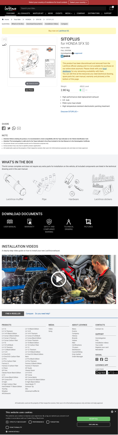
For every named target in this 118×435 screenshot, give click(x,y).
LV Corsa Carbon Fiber (10, 340)
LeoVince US (64, 31)
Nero (27, 356)
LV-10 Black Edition (32, 343)
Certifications (77, 345)
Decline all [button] (93, 424)
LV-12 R (4, 352)
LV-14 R (28, 331)
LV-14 (4, 329)
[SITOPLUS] (4, 39)
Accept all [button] (93, 419)
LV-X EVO (28, 373)
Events (74, 331)
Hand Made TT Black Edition (12, 386)
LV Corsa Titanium (31, 340)
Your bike (17, 19)
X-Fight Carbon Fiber (9, 384)
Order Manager (77, 356)
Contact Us (99, 329)
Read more (40, 418)
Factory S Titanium (32, 366)
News (74, 329)
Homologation (100, 338)
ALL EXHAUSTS (24, 13)
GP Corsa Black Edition (10, 377)
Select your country (78, 2)
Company (75, 333)
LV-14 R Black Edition (9, 333)
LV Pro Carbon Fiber (9, 361)
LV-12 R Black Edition (32, 352)
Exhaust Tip (29, 386)
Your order (99, 345)
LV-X (3, 375)
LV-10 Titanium (7, 347)
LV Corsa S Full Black (32, 336)
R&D (73, 343)
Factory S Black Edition (33, 363)
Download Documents (34, 24)
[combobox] (112, 412)
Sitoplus (5, 391)
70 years (75, 347)
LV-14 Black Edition (32, 329)
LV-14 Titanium (7, 331)
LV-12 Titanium (30, 350)
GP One (4, 370)
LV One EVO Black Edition (34, 354)
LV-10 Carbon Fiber (32, 345)
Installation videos (101, 343)
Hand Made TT (30, 384)
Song (50, 331)
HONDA (28, 19)
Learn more (99, 369)
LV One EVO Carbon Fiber (11, 356)
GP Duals (28, 368)
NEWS (50, 13)
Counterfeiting (77, 352)
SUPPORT (108, 13)
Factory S (5, 363)
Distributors (76, 350)
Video (51, 329)
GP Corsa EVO (7, 379)
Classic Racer (30, 370)
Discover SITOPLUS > (69, 112)
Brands (74, 338)
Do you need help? (42, 314)
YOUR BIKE (10, 13)
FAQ (96, 340)
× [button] (115, 411)
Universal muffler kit (32, 391)
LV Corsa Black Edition (33, 338)
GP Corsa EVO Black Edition (35, 379)
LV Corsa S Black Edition (10, 336)
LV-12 (27, 347)
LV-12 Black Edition (9, 350)
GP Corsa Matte (31, 377)
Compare (64, 24)
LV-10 (4, 343)
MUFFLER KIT (38, 13)
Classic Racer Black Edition (11, 373)
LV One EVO (6, 354)
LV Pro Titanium (31, 361)
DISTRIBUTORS (94, 13)
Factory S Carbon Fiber (10, 366)
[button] (40, 431)
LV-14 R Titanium (31, 333)
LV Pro (4, 359)
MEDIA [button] (68, 13)
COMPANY (81, 13)
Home (7, 19)
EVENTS (59, 13)
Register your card (101, 347)
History (74, 336)
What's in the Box (18, 24)
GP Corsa (28, 375)
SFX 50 (38, 19)
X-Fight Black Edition (32, 382)
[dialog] (59, 422)
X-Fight (4, 382)
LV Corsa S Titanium (9, 338)
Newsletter (99, 350)
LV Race (5, 368)
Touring (4, 389)
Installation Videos (51, 24)
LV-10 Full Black (7, 345)
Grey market (76, 354)
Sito (26, 389)
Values (74, 340)
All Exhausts (6, 393)
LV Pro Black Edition (32, 359)
